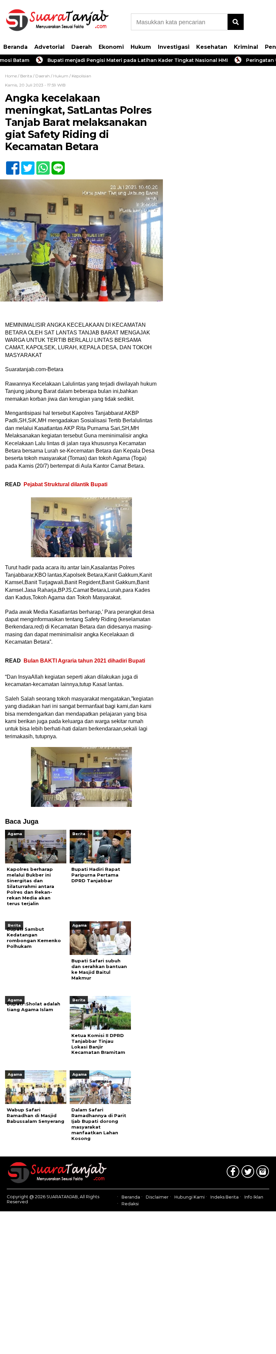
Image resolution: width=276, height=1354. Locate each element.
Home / (12, 75)
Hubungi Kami (189, 1197)
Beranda (15, 47)
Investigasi (173, 47)
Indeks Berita (224, 1197)
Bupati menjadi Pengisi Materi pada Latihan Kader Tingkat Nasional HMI (120, 60)
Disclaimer (157, 1197)
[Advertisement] (218, 119)
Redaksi (130, 1203)
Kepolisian (81, 75)
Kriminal (246, 47)
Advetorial (49, 47)
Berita (26, 75)
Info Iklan (253, 1197)
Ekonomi (111, 47)
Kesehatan (211, 47)
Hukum (141, 47)
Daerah (81, 47)
